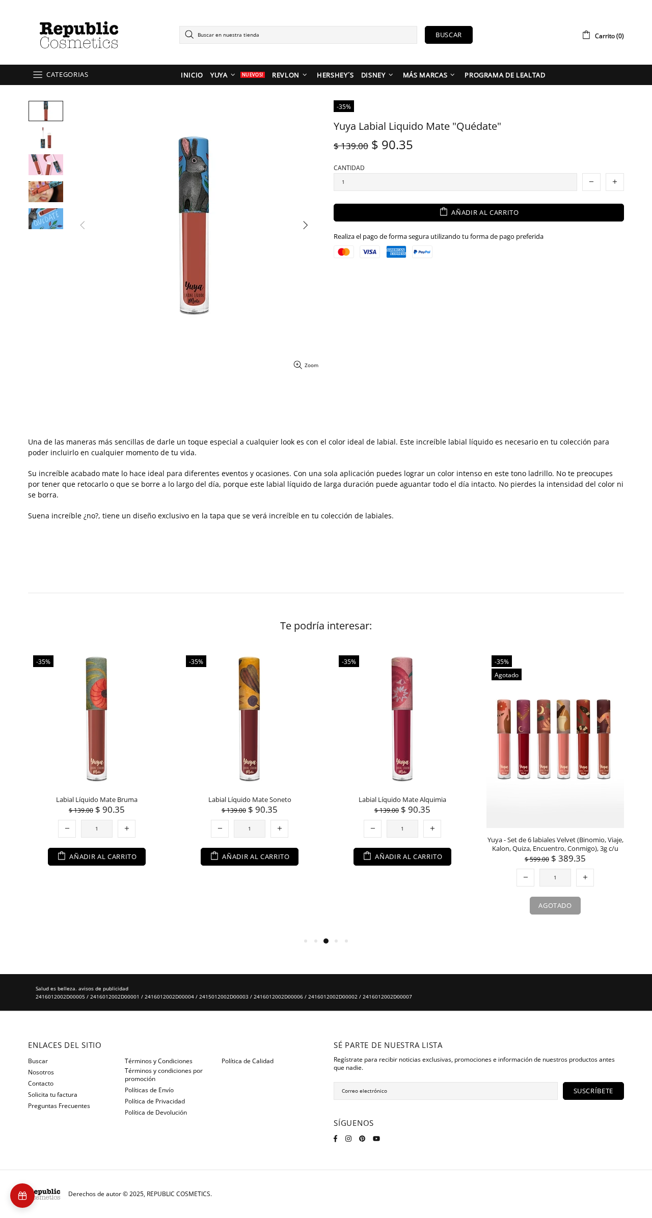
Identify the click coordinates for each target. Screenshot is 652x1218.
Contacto (40, 1083)
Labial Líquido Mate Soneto (249, 799)
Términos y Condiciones (159, 1061)
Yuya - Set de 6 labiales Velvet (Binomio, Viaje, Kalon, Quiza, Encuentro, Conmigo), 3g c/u (555, 844)
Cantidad (349, 168)
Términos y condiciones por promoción (164, 1075)
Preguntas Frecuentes (59, 1106)
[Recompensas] (22, 1195)
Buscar (449, 34)
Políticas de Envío (149, 1090)
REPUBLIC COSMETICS (79, 35)
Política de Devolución (156, 1113)
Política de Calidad (248, 1061)
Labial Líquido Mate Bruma (97, 799)
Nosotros (41, 1072)
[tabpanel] (96, 768)
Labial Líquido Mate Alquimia (402, 799)
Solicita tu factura (52, 1095)
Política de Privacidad (155, 1101)
